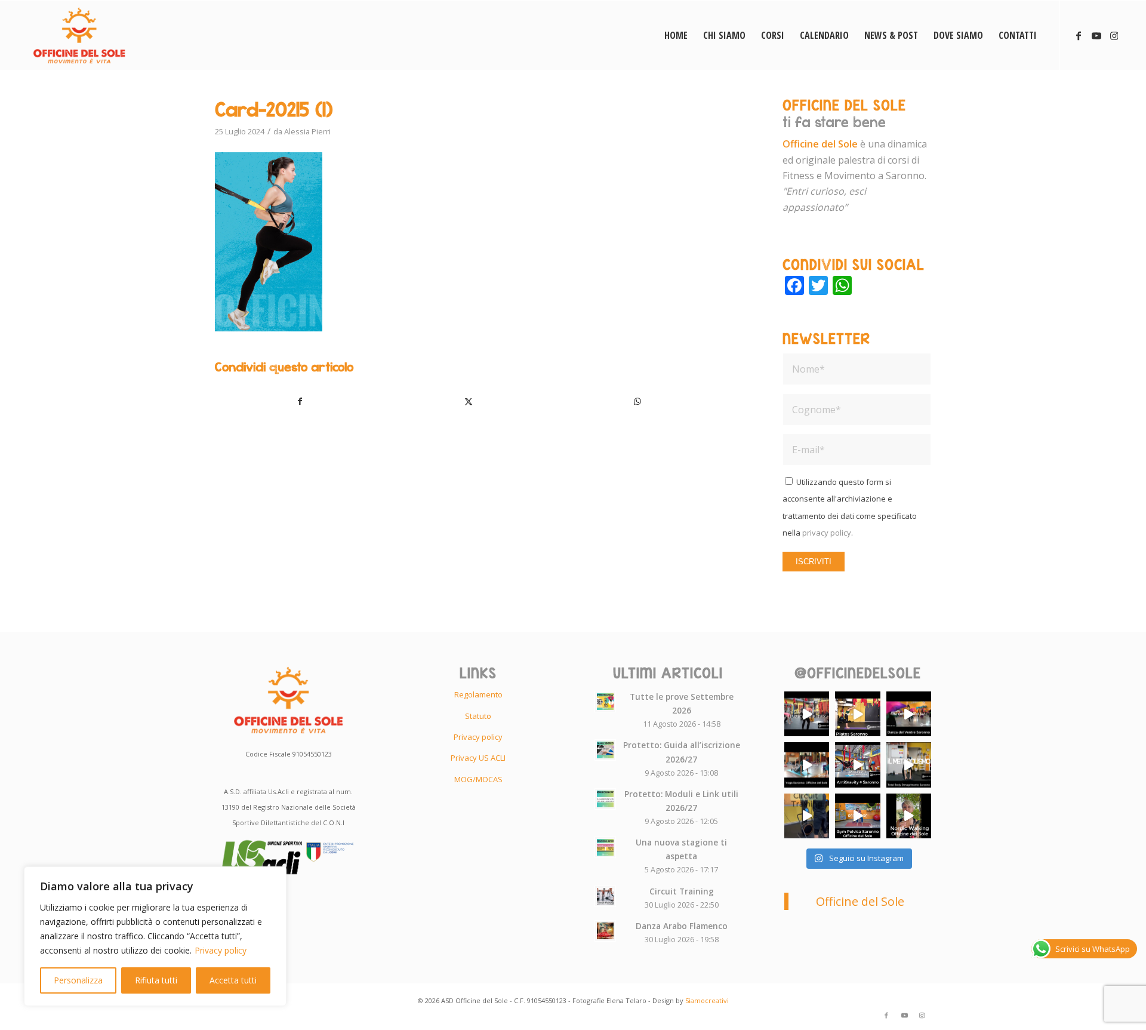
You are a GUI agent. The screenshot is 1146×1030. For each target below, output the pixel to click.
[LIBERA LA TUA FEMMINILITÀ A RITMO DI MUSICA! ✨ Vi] (908, 713)
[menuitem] (676, 35)
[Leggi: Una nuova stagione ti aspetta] (605, 847)
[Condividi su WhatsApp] (637, 401)
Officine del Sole (860, 901)
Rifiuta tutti (156, 980)
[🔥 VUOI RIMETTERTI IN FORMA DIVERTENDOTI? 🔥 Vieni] (908, 764)
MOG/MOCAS (478, 779)
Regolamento (478, 694)
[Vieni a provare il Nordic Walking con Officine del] (908, 816)
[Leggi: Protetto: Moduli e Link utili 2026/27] (605, 799)
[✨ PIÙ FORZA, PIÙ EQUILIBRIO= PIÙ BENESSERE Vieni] (857, 713)
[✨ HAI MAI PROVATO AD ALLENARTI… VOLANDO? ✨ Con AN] (857, 764)
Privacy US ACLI (478, 757)
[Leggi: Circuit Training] (605, 896)
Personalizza (78, 980)
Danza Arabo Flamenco (682, 925)
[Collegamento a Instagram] (1114, 35)
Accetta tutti (233, 980)
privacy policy (826, 532)
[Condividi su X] (469, 401)
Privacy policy (221, 950)
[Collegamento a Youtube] (1096, 35)
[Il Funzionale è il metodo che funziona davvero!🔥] (806, 713)
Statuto (478, 716)
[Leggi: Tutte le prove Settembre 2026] (605, 701)
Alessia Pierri (307, 131)
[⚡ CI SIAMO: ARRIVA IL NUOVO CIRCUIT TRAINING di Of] (806, 816)
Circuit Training (681, 891)
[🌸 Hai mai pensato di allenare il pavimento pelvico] (857, 816)
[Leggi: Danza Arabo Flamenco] (605, 931)
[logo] (79, 35)
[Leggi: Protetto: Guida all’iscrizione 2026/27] (605, 750)
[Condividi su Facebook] (299, 401)
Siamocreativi (707, 1000)
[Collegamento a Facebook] (1079, 35)
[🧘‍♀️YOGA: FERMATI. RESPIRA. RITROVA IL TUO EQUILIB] (806, 764)
